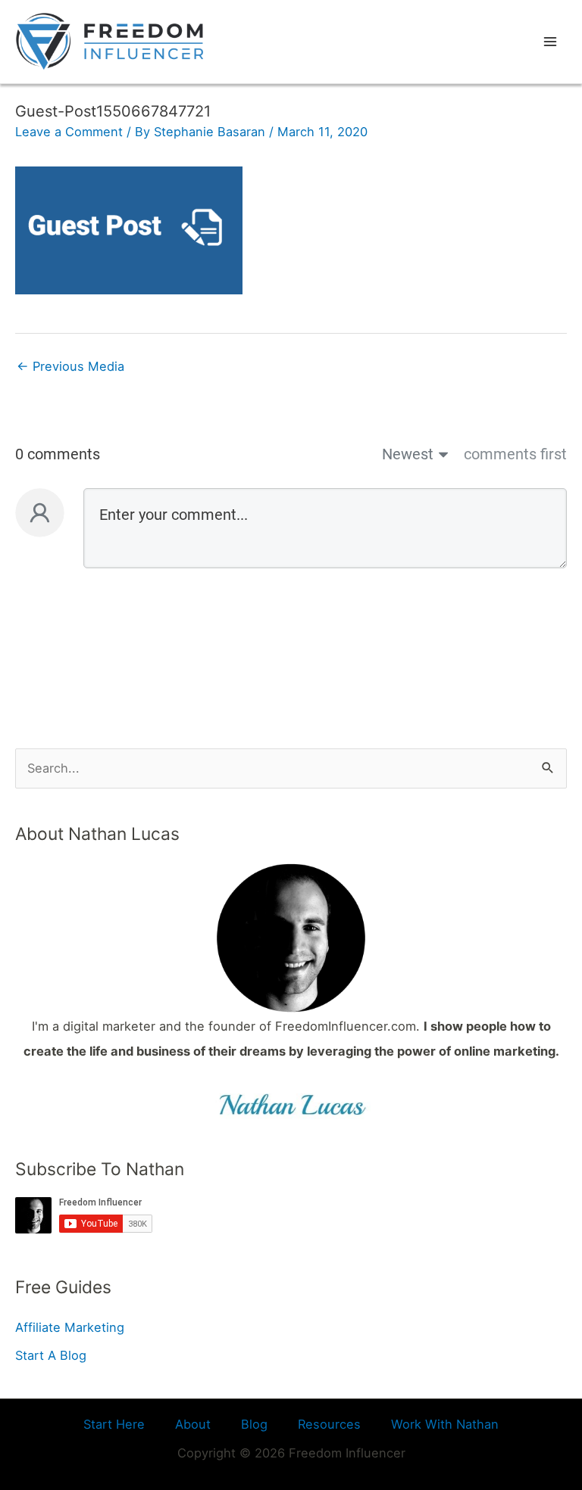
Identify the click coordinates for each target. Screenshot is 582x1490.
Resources (329, 1424)
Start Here (114, 1424)
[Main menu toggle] (550, 42)
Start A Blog (50, 1355)
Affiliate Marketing (69, 1327)
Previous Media (70, 366)
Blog (254, 1424)
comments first (515, 454)
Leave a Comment (69, 131)
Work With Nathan (445, 1424)
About (193, 1424)
